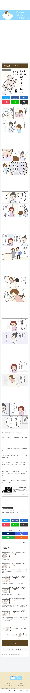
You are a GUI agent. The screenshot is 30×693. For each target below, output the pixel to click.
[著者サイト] (8, 533)
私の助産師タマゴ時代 (8, 508)
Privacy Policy (21, 685)
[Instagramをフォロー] (21, 533)
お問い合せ (22, 683)
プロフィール (8, 685)
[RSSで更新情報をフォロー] (21, 537)
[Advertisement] (15, 47)
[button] (26, 350)
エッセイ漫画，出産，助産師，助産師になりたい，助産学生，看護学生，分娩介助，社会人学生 (14, 511)
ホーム (8, 683)
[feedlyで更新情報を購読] (8, 537)
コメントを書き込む (15, 649)
